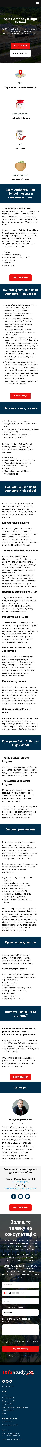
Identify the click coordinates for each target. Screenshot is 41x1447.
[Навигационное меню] (37, 3)
